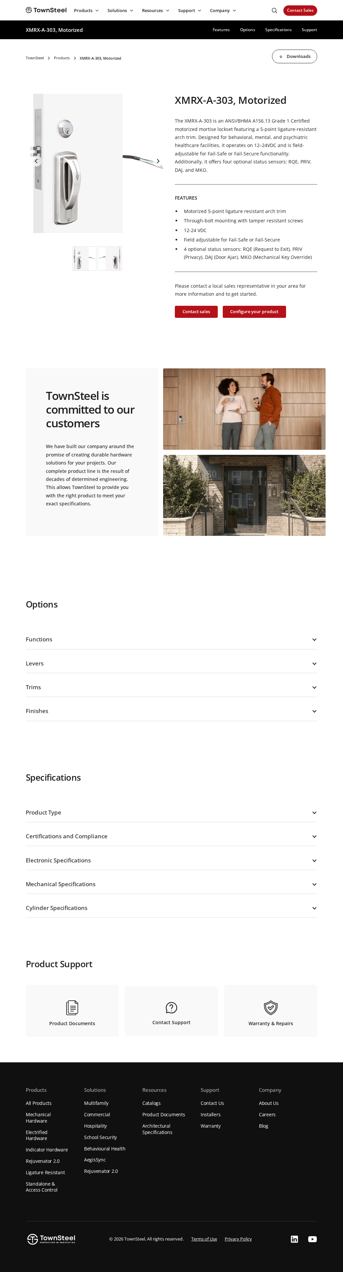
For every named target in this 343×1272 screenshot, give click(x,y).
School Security (100, 1137)
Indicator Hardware (47, 1149)
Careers (267, 1114)
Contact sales (196, 311)
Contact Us (212, 1103)
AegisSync (95, 1159)
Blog (263, 1126)
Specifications (278, 29)
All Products (39, 1103)
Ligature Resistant (45, 1172)
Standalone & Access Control (42, 1187)
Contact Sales (300, 10)
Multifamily (96, 1103)
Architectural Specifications (157, 1129)
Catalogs (151, 1103)
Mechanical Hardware (38, 1117)
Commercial (97, 1114)
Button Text (36, 161)
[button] (85, 10)
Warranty (211, 1126)
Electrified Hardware (37, 1135)
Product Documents (163, 1114)
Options (247, 29)
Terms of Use (204, 1239)
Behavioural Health (105, 1148)
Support (309, 29)
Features (221, 29)
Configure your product (254, 311)
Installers (211, 1114)
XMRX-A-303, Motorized (54, 29)
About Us (269, 1103)
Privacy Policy (238, 1239)
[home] (46, 10)
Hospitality (95, 1126)
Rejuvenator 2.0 (43, 1161)
